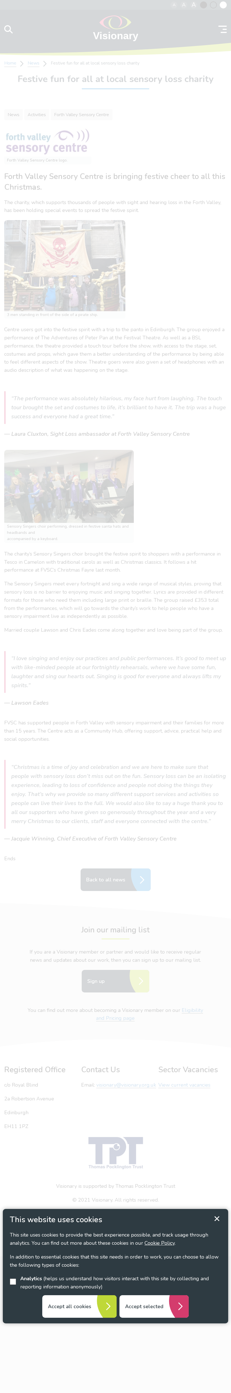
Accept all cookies (69, 1306)
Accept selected (144, 1306)
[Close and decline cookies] (217, 1219)
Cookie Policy (160, 1243)
